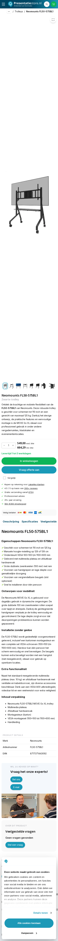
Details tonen (40, 912)
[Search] (46, 4)
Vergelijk (11, 478)
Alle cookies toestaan (29, 923)
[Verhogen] (13, 445)
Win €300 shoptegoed (15, 504)
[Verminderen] (4, 445)
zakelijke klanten (36, 484)
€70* (31, 492)
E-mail (16, 787)
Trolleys (19, 11)
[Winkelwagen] (53, 4)
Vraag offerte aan (29, 469)
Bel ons (16, 779)
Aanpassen (27, 933)
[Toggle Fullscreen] (53, 19)
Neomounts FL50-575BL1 (39, 11)
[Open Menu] (3, 4)
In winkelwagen (29, 461)
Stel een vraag (15, 844)
